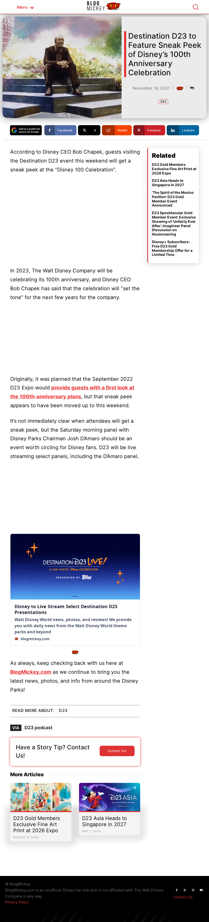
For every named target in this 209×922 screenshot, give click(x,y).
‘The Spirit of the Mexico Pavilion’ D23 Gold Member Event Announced (173, 198)
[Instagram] (193, 890)
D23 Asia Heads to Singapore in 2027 (104, 821)
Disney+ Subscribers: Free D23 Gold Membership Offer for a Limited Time (172, 248)
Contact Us (183, 897)
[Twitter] (185, 890)
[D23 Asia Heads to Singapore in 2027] (109, 799)
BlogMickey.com (30, 672)
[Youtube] (201, 890)
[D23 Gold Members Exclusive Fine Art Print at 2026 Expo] (40, 799)
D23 (163, 101)
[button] (195, 7)
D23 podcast (38, 727)
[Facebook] (176, 890)
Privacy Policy (17, 902)
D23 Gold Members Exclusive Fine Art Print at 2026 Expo (36, 824)
